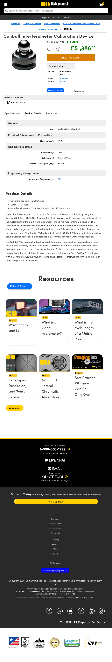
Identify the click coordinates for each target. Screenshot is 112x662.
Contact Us (67, 17)
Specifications (12, 113)
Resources (51, 113)
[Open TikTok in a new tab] (102, 612)
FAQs (55, 549)
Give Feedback (55, 553)
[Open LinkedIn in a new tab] (81, 612)
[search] (56, 10)
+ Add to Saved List (55, 90)
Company (55, 519)
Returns (55, 544)
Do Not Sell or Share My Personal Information (73, 591)
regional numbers (59, 452)
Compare (78, 90)
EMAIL (57, 468)
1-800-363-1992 (52, 449)
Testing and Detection (32, 23)
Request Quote (64, 80)
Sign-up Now (56, 501)
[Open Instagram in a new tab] (92, 612)
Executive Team (55, 523)
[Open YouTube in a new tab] (70, 612)
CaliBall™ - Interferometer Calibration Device (81, 23)
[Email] (65, 29)
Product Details (33, 113)
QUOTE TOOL (53, 476)
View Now (21, 333)
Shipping (55, 539)
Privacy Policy (33, 589)
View (60, 179)
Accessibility (77, 589)
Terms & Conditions (62, 589)
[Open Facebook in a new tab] (49, 612)
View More (14, 407)
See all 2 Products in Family (51, 29)
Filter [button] (13, 286)
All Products (15, 23)
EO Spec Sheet (17, 102)
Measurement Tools (52, 23)
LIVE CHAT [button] (57, 460)
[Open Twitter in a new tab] (60, 612)
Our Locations (55, 528)
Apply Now (54, 570)
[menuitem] (6, 4)
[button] (68, 29)
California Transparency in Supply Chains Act (55, 594)
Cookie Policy (47, 589)
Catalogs (55, 563)
